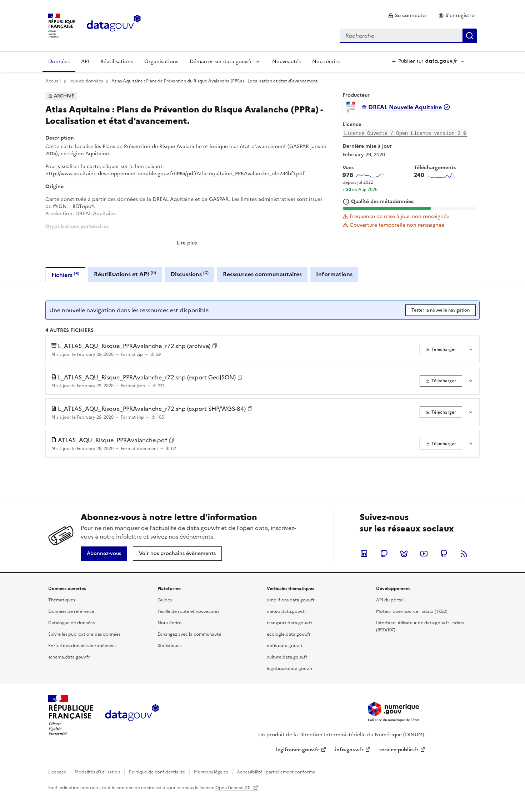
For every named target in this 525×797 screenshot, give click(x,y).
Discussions (189, 273)
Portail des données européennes (82, 645)
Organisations (161, 61)
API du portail (390, 600)
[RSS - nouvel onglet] (464, 553)
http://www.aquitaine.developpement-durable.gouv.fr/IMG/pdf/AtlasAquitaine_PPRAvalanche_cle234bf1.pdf (174, 173)
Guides (165, 600)
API (85, 61)
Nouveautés (286, 61)
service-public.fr (399, 749)
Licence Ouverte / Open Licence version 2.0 (405, 133)
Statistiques (169, 645)
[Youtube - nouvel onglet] (424, 553)
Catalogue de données (71, 623)
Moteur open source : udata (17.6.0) (412, 611)
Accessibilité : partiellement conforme (276, 772)
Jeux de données (86, 81)
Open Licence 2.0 (233, 788)
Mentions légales (211, 772)
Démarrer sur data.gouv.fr (221, 61)
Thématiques (61, 600)
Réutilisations (116, 61)
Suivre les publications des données (84, 634)
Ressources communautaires (262, 274)
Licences (57, 772)
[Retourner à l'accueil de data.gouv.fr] (114, 25)
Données (59, 61)
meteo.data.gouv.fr (286, 611)
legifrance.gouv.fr (297, 749)
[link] (408, 16)
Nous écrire (326, 61)
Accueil (53, 81)
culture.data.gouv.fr (287, 657)
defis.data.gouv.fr (285, 645)
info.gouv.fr (349, 749)
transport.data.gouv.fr (289, 623)
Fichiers (65, 274)
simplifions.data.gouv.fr (291, 600)
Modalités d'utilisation (97, 772)
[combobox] (408, 36)
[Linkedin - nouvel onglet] (364, 553)
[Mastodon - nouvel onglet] (384, 553)
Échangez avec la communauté (189, 634)
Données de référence (71, 611)
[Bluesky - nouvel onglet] (404, 553)
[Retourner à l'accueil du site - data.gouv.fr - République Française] (132, 715)
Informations (334, 274)
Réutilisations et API (125, 273)
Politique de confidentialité (157, 772)
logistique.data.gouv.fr (290, 668)
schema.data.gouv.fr (69, 657)
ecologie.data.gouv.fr (289, 634)
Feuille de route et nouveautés (188, 611)
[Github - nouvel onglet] (444, 553)
